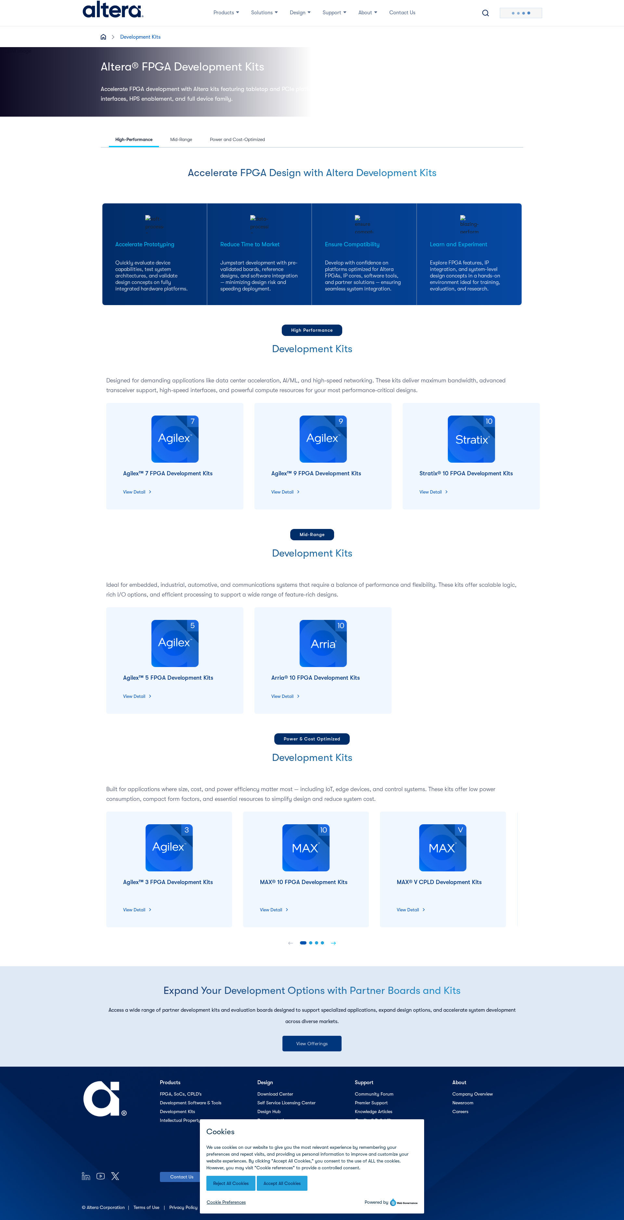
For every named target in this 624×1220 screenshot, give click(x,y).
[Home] (113, 13)
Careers (460, 1111)
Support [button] (332, 13)
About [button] (365, 13)
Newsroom (463, 1102)
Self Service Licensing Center (286, 1102)
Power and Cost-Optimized (237, 139)
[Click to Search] (485, 13)
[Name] (290, 943)
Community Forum (374, 1094)
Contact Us (181, 1176)
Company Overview (472, 1094)
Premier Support (371, 1102)
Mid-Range (181, 139)
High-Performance (133, 139)
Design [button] (298, 13)
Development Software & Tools (190, 1102)
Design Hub (268, 1111)
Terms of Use (147, 1207)
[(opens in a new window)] (86, 1176)
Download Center (275, 1094)
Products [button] (224, 13)
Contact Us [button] (402, 13)
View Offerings (312, 1043)
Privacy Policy (184, 1207)
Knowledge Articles (373, 1111)
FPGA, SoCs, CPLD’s (181, 1094)
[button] (303, 943)
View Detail (134, 491)
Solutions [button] (262, 13)
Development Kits (177, 1111)
